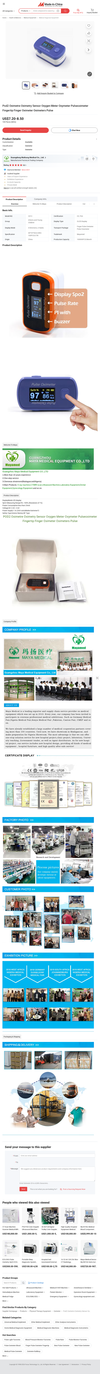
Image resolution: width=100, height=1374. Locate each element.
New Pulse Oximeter (82, 1345)
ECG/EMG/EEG (32, 1296)
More (4, 1356)
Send (23, 1189)
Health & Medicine (15, 18)
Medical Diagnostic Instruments (76, 1328)
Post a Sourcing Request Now (72, 1189)
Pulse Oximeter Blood (12, 1345)
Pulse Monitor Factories (78, 1339)
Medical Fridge (7, 1296)
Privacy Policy (86, 1364)
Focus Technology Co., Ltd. (34, 1364)
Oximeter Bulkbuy (33, 1351)
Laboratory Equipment (34, 1292)
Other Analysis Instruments (65, 1322)
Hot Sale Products (9, 1288)
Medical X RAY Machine (59, 1288)
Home (4, 18)
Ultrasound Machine (33, 1288)
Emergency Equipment (58, 1296)
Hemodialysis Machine (10, 1292)
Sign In (6, 188)
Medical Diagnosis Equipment (49, 18)
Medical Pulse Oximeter (13, 1351)
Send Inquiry (25, 130)
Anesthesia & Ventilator (82, 1288)
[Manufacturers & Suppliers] (50, 4)
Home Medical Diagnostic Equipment (18, 1328)
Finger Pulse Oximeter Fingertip (37, 1345)
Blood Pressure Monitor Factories (38, 1339)
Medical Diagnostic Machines (48, 1328)
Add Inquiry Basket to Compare (50, 93)
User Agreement (63, 1364)
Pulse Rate (60, 1339)
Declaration (75, 1364)
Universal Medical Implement (15, 1322)
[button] (89, 204)
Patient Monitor (56, 1292)
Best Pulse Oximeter (61, 1345)
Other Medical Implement (40, 1322)
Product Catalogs (37, 1283)
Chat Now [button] (76, 130)
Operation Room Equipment (84, 1292)
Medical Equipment (30, 18)
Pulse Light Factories (12, 1339)
